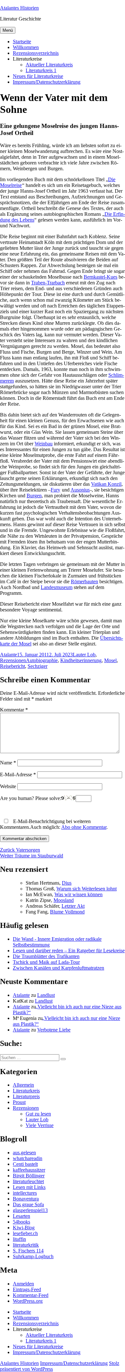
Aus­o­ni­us (80, 489)
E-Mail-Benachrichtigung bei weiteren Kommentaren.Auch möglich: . (54, 824)
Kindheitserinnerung (81, 660)
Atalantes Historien (19, 8)
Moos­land (64, 900)
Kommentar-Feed (30, 1295)
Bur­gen (34, 495)
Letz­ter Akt (73, 906)
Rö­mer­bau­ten (84, 581)
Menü (8, 30)
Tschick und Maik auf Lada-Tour (46, 962)
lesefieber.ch (25, 1233)
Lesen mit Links (29, 1187)
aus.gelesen (24, 1152)
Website (8, 786)
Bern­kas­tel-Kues (100, 277)
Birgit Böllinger (29, 1175)
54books (21, 1222)
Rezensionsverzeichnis (36, 53)
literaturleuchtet (28, 1181)
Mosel (110, 660)
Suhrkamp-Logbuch (33, 1256)
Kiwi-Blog (24, 1227)
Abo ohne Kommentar (83, 827)
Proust (19, 1102)
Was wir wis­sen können (78, 894)
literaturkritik (26, 1245)
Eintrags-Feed (27, 1289)
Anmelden (23, 1283)
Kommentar (14, 709)
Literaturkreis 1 (41, 70)
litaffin (19, 1239)
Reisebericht (12, 666)
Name (8, 762)
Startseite (22, 41)
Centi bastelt (25, 1164)
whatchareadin (27, 1158)
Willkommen (26, 47)
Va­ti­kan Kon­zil (106, 484)
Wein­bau (44, 443)
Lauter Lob (84, 654)
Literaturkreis (26, 1090)
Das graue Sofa (28, 1204)
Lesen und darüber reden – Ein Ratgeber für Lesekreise (69, 950)
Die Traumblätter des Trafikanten (46, 956)
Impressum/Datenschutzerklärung (46, 82)
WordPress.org (28, 1301)
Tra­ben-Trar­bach (48, 282)
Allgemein (23, 1085)
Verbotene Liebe (54, 1029)
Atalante (8, 654)
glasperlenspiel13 (30, 1210)
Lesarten (21, 1216)
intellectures (25, 1193)
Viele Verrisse (40, 1125)
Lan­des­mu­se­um (56, 587)
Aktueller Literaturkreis (49, 64)
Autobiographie (42, 660)
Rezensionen (13, 660)
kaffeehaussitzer (29, 1170)
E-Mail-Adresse (18, 774)
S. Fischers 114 (28, 1250)
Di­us (66, 883)
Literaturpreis (26, 1096)
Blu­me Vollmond (67, 911)
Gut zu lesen (38, 1113)
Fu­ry (55, 489)
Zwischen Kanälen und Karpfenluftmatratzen (58, 968)
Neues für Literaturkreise (38, 76)
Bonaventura (26, 1198)
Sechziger (37, 666)
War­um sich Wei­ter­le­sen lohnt (86, 888)
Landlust (46, 995)
